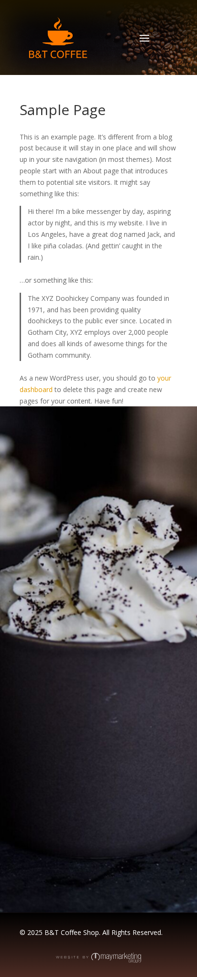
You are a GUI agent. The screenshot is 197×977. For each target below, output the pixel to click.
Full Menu (68, 620)
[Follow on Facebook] (27, 853)
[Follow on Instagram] (46, 853)
